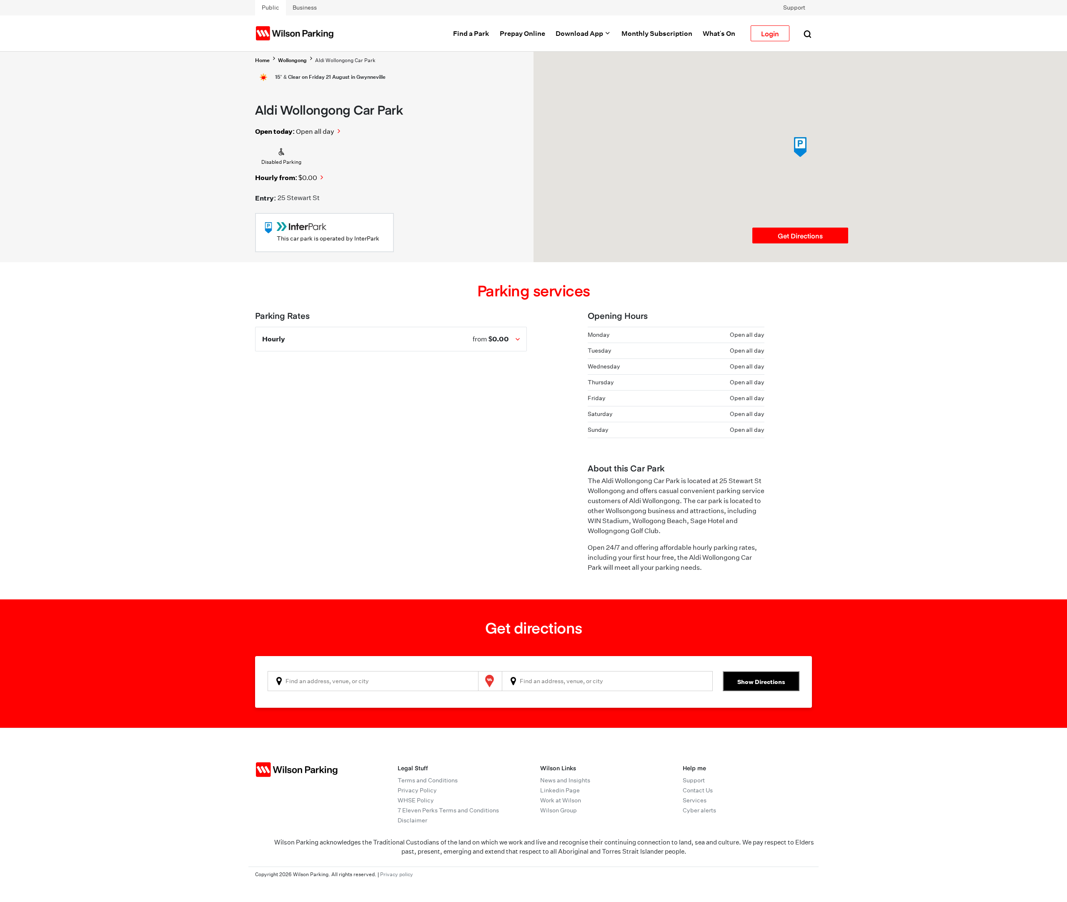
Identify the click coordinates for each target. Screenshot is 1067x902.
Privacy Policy (417, 790)
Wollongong (292, 60)
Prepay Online (522, 33)
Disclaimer (412, 820)
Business (305, 7)
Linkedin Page (560, 790)
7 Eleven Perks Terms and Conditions (448, 810)
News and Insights (565, 780)
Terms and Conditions (428, 780)
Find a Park (471, 33)
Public (270, 7)
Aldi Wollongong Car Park (345, 60)
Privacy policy (396, 874)
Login (770, 33)
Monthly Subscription (656, 33)
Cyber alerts (699, 810)
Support (794, 7)
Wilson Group (558, 810)
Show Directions (761, 681)
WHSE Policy (416, 800)
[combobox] (373, 681)
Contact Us (698, 790)
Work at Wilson (560, 800)
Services (694, 800)
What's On (719, 33)
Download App (580, 33)
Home (262, 60)
